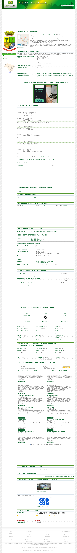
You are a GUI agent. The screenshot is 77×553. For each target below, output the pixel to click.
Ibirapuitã (57, 337)
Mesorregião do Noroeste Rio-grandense (44, 261)
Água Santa (19, 335)
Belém (37, 355)
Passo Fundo (32, 34)
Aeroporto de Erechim (35, 239)
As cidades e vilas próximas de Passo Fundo (36, 308)
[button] (19, 36)
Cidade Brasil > (6, 27)
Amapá (10, 534)
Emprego (6, 55)
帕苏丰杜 (65, 205)
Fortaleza (19, 350)
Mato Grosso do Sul (29, 539)
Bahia (10, 538)
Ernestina (57, 328)
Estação (19, 339)
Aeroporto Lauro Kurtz (35, 238)
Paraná (47, 534)
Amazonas (10, 536)
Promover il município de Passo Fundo (44, 518)
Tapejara (38, 339)
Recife (18, 355)
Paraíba (47, 533)
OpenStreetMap (20, 45)
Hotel (6, 58)
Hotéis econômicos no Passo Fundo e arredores (58, 476)
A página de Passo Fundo (28, 510)
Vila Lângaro (39, 328)
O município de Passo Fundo (29, 51)
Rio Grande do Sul (38, 199)
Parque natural (20, 267)
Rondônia (66, 533)
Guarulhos (57, 357)
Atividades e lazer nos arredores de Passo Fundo (38, 479)
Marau (52, 156)
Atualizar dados (20, 47)
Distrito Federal (29, 531)
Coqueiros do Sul (59, 335)
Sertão (37, 330)
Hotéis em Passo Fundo (27, 473)
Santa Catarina (66, 536)
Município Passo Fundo (23, 27)
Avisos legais (23, 547)
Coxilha (43, 39)
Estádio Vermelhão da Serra (41, 491)
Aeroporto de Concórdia (36, 240)
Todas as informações (8, 60)
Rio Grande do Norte (47, 541)
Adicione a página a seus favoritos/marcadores (46, 515)
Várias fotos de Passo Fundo (30, 466)
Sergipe (65, 539)
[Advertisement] (38, 18)
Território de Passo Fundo (29, 244)
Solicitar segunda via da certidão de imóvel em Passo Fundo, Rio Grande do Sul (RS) (55, 78)
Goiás (29, 534)
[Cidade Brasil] (10, 6)
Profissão (23, 366)
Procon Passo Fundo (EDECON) (42, 506)
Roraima (65, 534)
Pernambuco (47, 536)
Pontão (26, 313)
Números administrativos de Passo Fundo (35, 188)
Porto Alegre (39, 357)
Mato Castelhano (48, 39)
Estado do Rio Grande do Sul (49, 34)
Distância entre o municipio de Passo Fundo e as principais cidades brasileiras (37, 344)
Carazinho (19, 333)
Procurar (66, 367)
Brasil (35, 197)
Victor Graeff (58, 339)
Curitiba (38, 352)
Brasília (56, 348)
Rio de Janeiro (39, 348)
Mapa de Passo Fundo (36, 231)
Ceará (10, 539)
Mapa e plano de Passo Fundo (30, 228)
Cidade (44, 366)
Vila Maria (38, 333)
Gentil (37, 337)
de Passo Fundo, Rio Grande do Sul (32, 3)
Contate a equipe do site (39, 547)
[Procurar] (73, 5)
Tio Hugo (38, 335)
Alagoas (10, 533)
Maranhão (29, 536)
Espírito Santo (29, 533)
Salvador (38, 350)
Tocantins (66, 541)
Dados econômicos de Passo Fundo (32, 270)
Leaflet (19, 44)
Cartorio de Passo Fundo (28, 106)
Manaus (19, 352)
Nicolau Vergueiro (57, 39)
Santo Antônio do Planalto (22, 330)
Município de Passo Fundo (28, 31)
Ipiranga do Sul (58, 333)
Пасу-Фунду (42, 205)
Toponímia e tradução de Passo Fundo (33, 203)
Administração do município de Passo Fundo (36, 160)
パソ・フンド (24, 205)
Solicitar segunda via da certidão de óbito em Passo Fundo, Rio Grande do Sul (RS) (55, 73)
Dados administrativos (27, 194)
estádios (45, 482)
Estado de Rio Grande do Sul (13, 27)
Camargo (19, 337)
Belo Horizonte (58, 350)
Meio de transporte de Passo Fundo (32, 235)
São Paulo (19, 348)
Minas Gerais (29, 541)
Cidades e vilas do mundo (51, 547)
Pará (47, 531)
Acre (11, 531)
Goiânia (57, 352)
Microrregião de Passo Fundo (41, 262)
